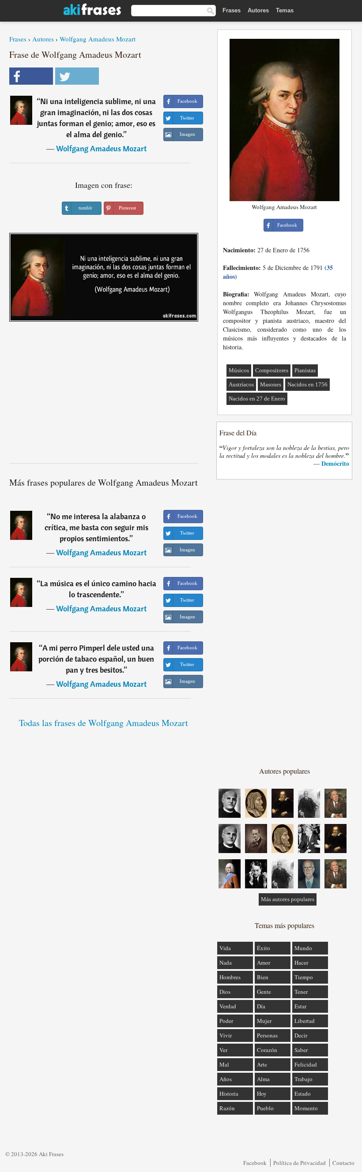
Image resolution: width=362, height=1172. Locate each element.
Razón (227, 1108)
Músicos (239, 370)
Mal (224, 1064)
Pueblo (265, 1108)
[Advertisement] (104, 395)
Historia (228, 1093)
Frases (231, 10)
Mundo (303, 948)
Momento (306, 1108)
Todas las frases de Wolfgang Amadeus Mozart (103, 723)
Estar (300, 1006)
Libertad (304, 1021)
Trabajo (303, 1079)
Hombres (230, 977)
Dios (224, 992)
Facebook (255, 1163)
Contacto (343, 1163)
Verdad (227, 1006)
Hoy (262, 1093)
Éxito (263, 948)
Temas (285, 10)
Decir (300, 1035)
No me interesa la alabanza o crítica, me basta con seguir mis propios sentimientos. (96, 527)
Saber (301, 1050)
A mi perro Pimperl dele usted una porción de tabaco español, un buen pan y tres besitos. (96, 659)
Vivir (225, 1035)
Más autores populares (287, 899)
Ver (223, 1050)
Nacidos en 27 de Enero (257, 398)
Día (261, 1006)
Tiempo (303, 977)
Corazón (267, 1050)
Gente (264, 992)
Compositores (271, 370)
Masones (270, 384)
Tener (301, 992)
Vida (225, 948)
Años (225, 1079)
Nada (225, 962)
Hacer (301, 962)
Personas (267, 1035)
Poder (226, 1021)
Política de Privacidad (299, 1163)
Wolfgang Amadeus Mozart (98, 38)
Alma (263, 1079)
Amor (263, 962)
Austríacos (241, 384)
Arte (262, 1064)
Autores (258, 10)
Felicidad (305, 1064)
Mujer (264, 1021)
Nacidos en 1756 (307, 384)
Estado (302, 1093)
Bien (262, 977)
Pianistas (305, 370)
